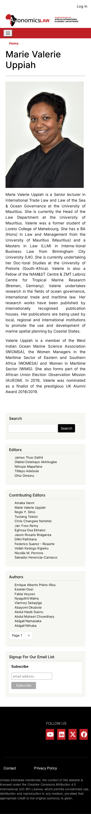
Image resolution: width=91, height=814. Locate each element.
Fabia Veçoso (25, 594)
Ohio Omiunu (24, 476)
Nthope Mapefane (28, 467)
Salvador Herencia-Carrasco (36, 557)
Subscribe (19, 666)
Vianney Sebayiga (28, 603)
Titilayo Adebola (27, 471)
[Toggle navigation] (8, 33)
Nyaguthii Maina (27, 598)
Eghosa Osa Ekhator (30, 530)
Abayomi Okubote (28, 608)
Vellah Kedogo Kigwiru (31, 548)
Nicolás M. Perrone (29, 553)
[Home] (43, 20)
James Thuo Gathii (29, 458)
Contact (10, 768)
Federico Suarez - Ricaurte (35, 544)
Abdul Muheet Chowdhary (34, 617)
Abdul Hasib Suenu (29, 612)
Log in (82, 6)
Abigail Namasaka (28, 621)
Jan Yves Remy (26, 526)
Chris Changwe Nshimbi (33, 521)
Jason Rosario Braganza (33, 535)
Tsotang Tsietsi (26, 517)
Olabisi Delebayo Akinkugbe (36, 462)
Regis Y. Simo (25, 512)
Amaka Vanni (24, 503)
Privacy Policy (45, 768)
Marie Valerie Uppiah (30, 508)
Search (66, 428)
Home (14, 43)
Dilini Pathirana (26, 539)
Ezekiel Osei (24, 589)
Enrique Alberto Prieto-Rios (35, 585)
